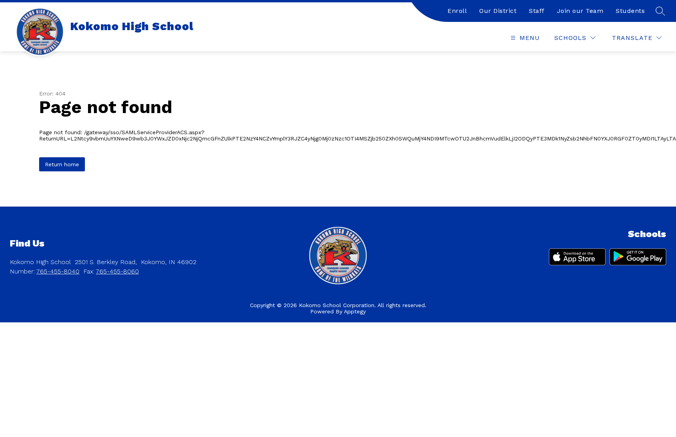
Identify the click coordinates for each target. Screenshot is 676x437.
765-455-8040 (57, 271)
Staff (537, 10)
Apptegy (355, 311)
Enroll (457, 10)
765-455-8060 (117, 271)
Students (630, 10)
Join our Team (580, 10)
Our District (497, 10)
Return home (62, 164)
